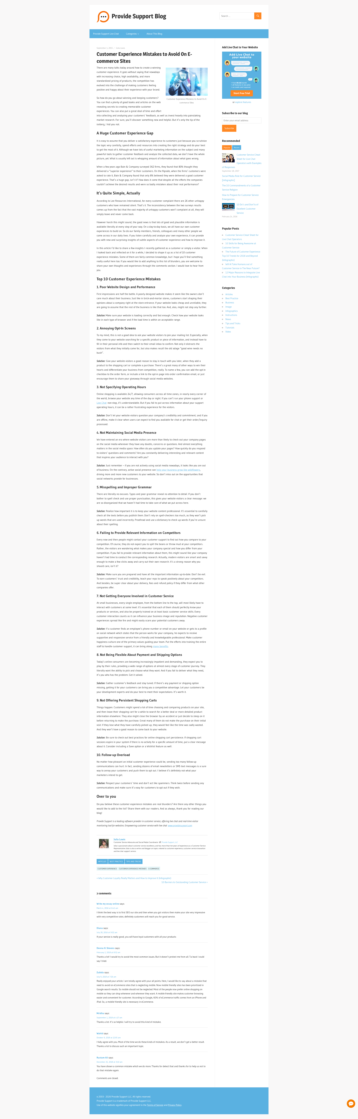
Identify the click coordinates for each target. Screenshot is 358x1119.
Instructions (231, 314)
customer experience (107, 869)
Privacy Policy (175, 1104)
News (228, 319)
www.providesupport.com (180, 825)
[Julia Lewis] (103, 848)
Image (228, 306)
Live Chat (102, 402)
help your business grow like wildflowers (178, 469)
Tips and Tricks (133, 861)
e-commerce (154, 869)
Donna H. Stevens (106, 948)
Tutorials (229, 327)
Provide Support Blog (139, 16)
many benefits (160, 646)
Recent (237, 147)
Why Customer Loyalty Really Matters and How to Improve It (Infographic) (134, 878)
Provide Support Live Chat (106, 33)
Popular (227, 147)
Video (228, 331)
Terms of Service (155, 1104)
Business (229, 302)
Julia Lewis (120, 48)
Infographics (231, 310)
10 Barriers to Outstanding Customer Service (184, 882)
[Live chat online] (351, 1103)
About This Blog (154, 33)
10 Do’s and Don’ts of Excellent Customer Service (247, 208)
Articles (102, 861)
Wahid (100, 1033)
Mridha (100, 1013)
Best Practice (116, 861)
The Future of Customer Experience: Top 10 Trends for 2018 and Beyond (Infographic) (241, 255)
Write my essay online (108, 903)
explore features (243, 102)
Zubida (100, 972)
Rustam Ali (102, 1057)
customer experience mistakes (132, 869)
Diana (100, 928)
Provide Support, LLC (170, 842)
